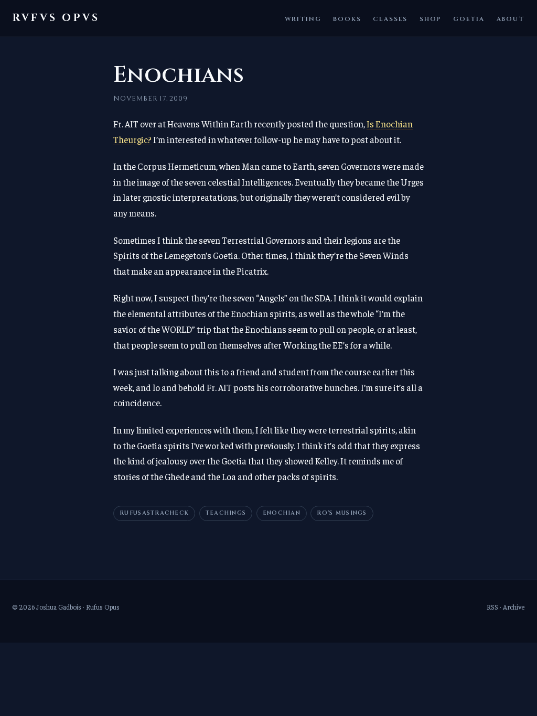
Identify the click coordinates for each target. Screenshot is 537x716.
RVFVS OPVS (56, 18)
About (510, 19)
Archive (513, 606)
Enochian (281, 513)
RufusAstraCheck (154, 513)
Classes (390, 19)
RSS (492, 606)
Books (347, 19)
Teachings (226, 513)
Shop (431, 19)
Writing (303, 19)
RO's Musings (342, 513)
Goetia (469, 19)
